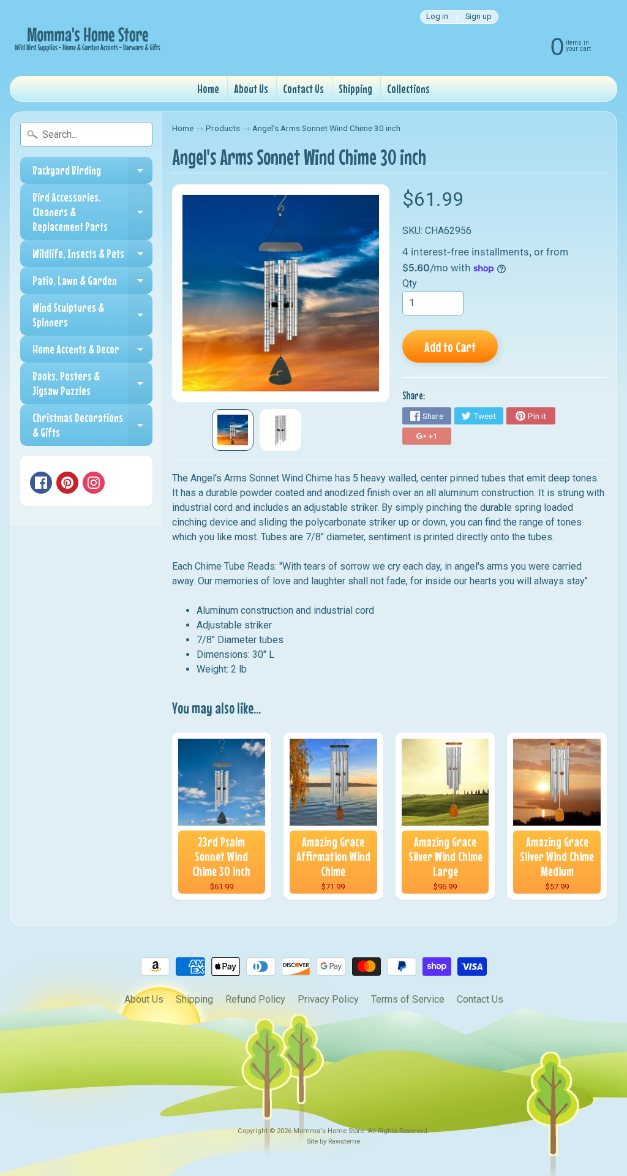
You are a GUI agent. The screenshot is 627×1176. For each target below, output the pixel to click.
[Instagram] (94, 483)
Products (223, 128)
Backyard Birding (92, 173)
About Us (251, 88)
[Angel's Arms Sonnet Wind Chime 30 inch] (232, 430)
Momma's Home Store (328, 1131)
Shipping (355, 88)
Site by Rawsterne (333, 1141)
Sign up (478, 17)
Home (208, 88)
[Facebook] (41, 483)
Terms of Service (408, 999)
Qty (409, 283)
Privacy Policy (328, 999)
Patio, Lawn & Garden (92, 283)
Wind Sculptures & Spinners (92, 315)
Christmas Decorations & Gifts (92, 425)
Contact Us (303, 88)
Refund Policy (255, 999)
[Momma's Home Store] (86, 38)
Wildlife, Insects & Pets (92, 256)
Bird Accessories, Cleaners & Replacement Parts (92, 211)
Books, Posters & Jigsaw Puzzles (92, 384)
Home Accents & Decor (92, 352)
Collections (408, 88)
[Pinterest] (67, 483)
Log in (437, 17)
